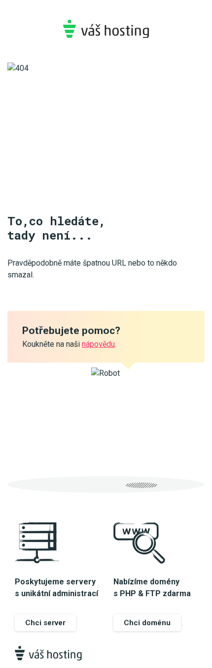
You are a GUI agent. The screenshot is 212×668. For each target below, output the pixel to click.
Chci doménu (147, 622)
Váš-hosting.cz (106, 29)
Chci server (45, 622)
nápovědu (98, 344)
